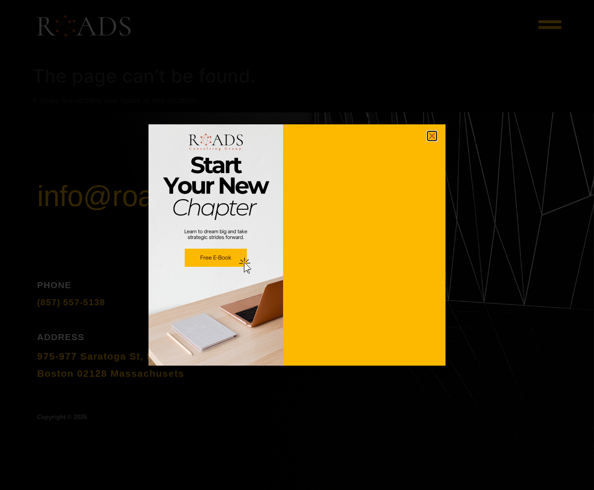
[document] (297, 245)
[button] (432, 136)
